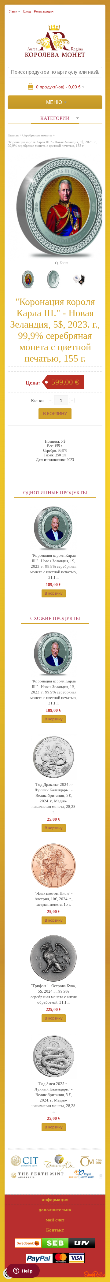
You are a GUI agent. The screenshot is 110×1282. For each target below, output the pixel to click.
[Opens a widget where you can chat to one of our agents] (23, 1271)
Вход (27, 11)
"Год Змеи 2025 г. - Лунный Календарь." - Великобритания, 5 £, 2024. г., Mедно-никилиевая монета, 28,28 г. (53, 1097)
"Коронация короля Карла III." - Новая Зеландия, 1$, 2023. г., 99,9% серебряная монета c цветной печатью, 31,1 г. (53, 566)
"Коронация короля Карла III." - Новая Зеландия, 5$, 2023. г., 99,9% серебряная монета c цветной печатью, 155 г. (52, 143)
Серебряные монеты (37, 135)
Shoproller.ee (94, 1274)
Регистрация (43, 11)
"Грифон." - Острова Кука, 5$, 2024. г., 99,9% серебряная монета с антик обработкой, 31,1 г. (54, 994)
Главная (13, 135)
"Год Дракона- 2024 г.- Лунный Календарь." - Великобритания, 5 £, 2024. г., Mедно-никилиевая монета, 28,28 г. (53, 798)
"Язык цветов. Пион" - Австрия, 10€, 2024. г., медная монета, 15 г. (53, 899)
